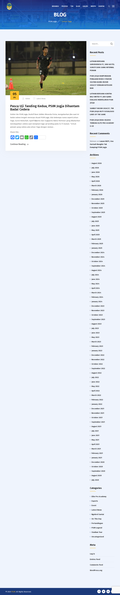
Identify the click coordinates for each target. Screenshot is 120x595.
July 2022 (95, 377)
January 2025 (97, 248)
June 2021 (95, 435)
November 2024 (98, 257)
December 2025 (98, 199)
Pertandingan (97, 523)
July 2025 (95, 221)
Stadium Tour (97, 532)
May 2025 (95, 230)
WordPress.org (96, 570)
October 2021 (97, 417)
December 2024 (98, 252)
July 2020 (95, 480)
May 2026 (95, 177)
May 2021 (95, 440)
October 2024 (97, 261)
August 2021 (96, 426)
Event (94, 505)
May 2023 (95, 337)
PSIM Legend (97, 528)
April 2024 (96, 288)
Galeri (85, 6)
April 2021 (95, 444)
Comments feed (96, 565)
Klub (78, 6)
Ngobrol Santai (98, 514)
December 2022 (98, 355)
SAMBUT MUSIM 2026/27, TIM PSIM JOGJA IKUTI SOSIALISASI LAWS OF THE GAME (102, 111)
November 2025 (98, 203)
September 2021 (98, 422)
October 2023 (97, 315)
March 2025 (96, 239)
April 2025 (96, 235)
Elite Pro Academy (99, 496)
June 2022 (95, 382)
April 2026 (96, 181)
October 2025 (97, 208)
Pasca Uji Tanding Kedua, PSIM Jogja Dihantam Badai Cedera (44, 107)
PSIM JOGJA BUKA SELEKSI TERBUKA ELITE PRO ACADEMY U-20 (102, 123)
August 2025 (96, 217)
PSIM (13, 592)
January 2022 (97, 404)
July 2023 (95, 328)
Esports (95, 501)
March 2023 (96, 342)
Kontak (101, 6)
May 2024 (95, 284)
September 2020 (98, 471)
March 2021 (96, 449)
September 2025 (98, 212)
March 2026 (96, 186)
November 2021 (98, 413)
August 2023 (96, 324)
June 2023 (95, 333)
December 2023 (98, 306)
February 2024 (97, 297)
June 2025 (95, 226)
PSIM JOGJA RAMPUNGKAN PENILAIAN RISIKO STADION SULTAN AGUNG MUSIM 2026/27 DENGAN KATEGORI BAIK (101, 82)
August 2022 (96, 373)
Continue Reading (18, 144)
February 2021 (97, 453)
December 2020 (98, 462)
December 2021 (98, 409)
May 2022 (95, 386)
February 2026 (97, 190)
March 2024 (96, 293)
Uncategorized (98, 537)
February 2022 (97, 400)
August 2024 (97, 270)
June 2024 (96, 279)
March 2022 (96, 395)
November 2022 (98, 359)
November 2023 (98, 310)
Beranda (55, 6)
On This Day (96, 519)
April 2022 (96, 391)
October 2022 (97, 364)
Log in (92, 554)
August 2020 (97, 475)
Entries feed (95, 559)
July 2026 (95, 168)
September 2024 (98, 266)
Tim (72, 6)
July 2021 (95, 431)
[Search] (111, 43)
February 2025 (97, 244)
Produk (65, 6)
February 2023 (97, 346)
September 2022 (98, 368)
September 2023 (98, 319)
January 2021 (97, 458)
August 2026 (97, 163)
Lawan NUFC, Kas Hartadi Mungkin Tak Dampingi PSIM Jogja (102, 144)
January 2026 (97, 194)
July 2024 (95, 275)
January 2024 (97, 301)
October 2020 (97, 467)
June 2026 (96, 172)
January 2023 (97, 351)
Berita (93, 6)
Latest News (41, 99)
